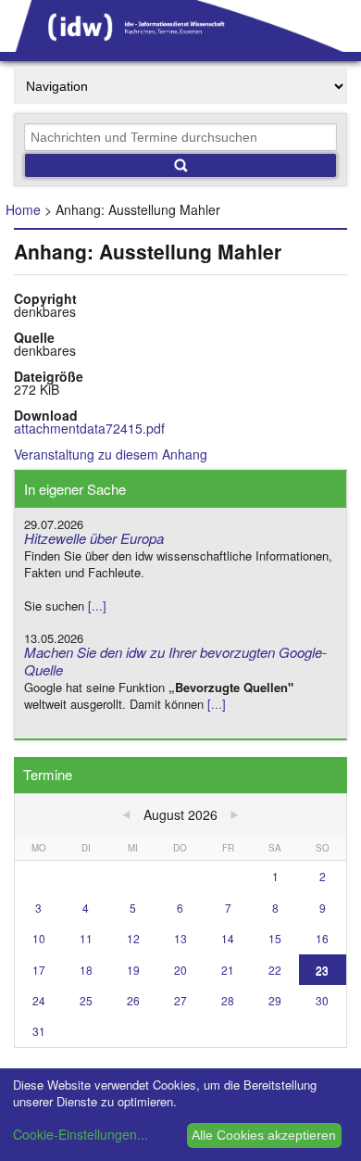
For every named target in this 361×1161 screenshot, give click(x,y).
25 (86, 1000)
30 (322, 1000)
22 (274, 970)
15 (274, 938)
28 (227, 1000)
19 (133, 970)
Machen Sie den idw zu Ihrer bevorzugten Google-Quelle (175, 660)
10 (38, 938)
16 (322, 938)
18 (86, 970)
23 (322, 970)
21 (227, 970)
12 (133, 938)
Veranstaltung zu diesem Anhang (110, 454)
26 (133, 1000)
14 (227, 938)
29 (274, 1000)
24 (38, 1000)
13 (180, 938)
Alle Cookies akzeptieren (264, 1135)
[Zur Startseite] (180, 45)
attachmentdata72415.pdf (89, 428)
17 (38, 970)
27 (180, 1000)
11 (86, 938)
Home (23, 209)
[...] (97, 605)
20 (180, 970)
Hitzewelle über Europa (94, 538)
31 (38, 1031)
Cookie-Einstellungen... (80, 1134)
